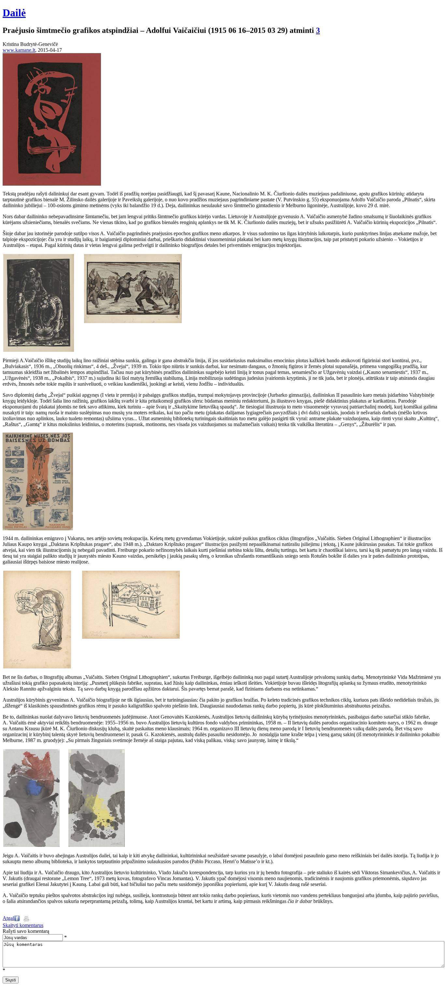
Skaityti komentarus (23, 925)
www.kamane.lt (19, 50)
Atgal (8, 918)
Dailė (14, 13)
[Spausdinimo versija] (26, 919)
